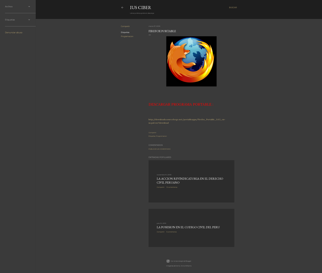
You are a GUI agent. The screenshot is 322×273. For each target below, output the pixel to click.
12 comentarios (171, 187)
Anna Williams (186, 266)
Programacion (127, 36)
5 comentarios (171, 232)
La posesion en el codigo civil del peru (188, 227)
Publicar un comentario (160, 149)
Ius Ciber (140, 7)
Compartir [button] (125, 26)
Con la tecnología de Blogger (181, 261)
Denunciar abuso (13, 32)
